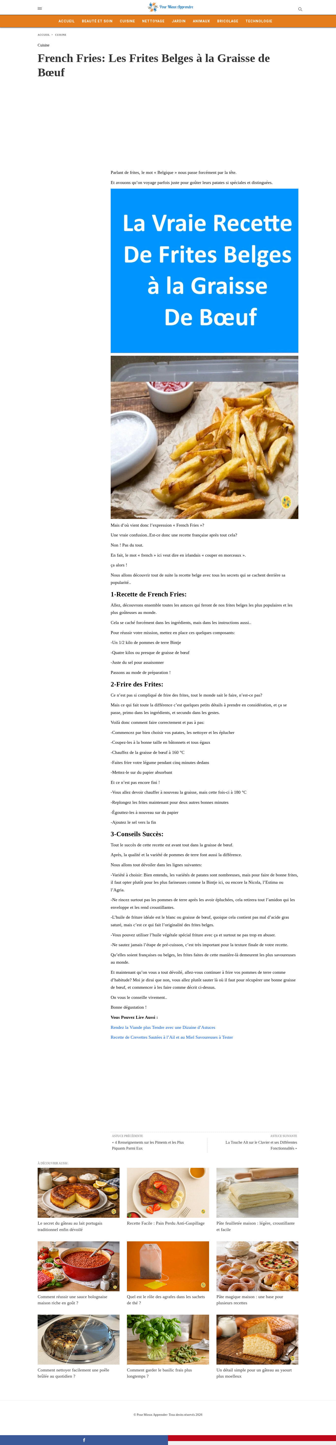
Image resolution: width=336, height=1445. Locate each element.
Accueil (67, 21)
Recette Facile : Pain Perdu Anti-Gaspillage (166, 1223)
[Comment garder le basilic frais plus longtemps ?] (168, 1340)
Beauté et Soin (97, 21)
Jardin (179, 21)
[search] (300, 9)
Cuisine (127, 21)
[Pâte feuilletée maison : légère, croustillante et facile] (257, 1193)
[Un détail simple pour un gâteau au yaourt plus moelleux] (257, 1340)
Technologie (258, 21)
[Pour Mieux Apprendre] (170, 7)
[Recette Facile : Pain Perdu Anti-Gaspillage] (168, 1193)
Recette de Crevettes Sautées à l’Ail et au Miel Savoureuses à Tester (172, 1037)
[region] (168, 118)
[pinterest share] (252, 1438)
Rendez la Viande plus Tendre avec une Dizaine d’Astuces (163, 1027)
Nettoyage (153, 21)
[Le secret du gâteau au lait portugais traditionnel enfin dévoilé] (79, 1193)
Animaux (201, 21)
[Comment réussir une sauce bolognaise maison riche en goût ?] (79, 1266)
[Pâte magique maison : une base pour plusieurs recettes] (257, 1266)
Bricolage (227, 21)
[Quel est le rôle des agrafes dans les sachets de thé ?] (168, 1266)
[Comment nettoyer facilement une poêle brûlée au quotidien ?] (79, 1340)
